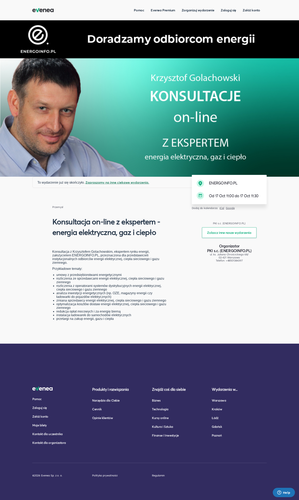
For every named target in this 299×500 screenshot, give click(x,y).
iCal (221, 208)
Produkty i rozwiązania (110, 389)
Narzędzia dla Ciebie (106, 400)
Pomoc (139, 10)
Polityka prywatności (105, 475)
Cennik (96, 409)
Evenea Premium (163, 10)
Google (230, 208)
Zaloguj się (228, 10)
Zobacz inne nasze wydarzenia (229, 232)
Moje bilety (39, 425)
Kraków (217, 409)
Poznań (217, 435)
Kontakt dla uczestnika (47, 434)
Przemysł (57, 207)
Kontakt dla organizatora (49, 443)
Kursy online (160, 418)
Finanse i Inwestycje (165, 435)
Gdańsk (217, 427)
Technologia (160, 409)
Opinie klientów (102, 418)
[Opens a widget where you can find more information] (284, 493)
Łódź (215, 418)
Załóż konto (251, 10)
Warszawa (219, 400)
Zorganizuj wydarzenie (198, 10)
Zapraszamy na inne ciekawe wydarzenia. (117, 182)
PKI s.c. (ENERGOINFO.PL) (229, 250)
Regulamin (158, 475)
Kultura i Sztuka (162, 427)
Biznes (156, 400)
